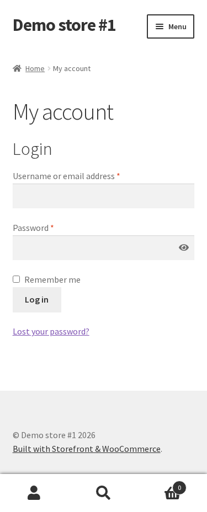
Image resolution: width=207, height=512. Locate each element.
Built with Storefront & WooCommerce (87, 448)
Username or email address (66, 175)
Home (35, 68)
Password (33, 227)
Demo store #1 (64, 25)
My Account (34, 493)
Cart (159, 484)
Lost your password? (51, 331)
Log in (37, 299)
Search (103, 493)
